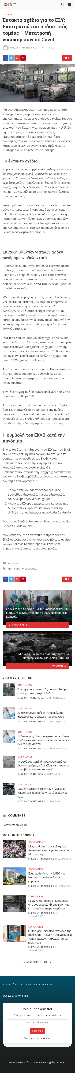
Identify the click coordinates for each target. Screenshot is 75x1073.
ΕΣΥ (11, 568)
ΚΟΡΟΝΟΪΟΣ (9, 14)
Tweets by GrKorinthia (15, 995)
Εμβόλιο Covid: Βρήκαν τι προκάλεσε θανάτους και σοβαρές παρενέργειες (40, 714)
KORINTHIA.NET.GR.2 (24, 47)
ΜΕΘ (18, 568)
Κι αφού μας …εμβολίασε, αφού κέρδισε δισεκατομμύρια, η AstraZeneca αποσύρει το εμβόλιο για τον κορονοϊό (43, 765)
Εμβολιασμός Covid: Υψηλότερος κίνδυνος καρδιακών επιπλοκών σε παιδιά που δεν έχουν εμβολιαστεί (43, 740)
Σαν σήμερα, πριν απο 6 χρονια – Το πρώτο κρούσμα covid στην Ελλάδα (44, 691)
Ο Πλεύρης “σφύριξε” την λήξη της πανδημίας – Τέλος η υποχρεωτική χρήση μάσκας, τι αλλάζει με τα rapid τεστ (50, 936)
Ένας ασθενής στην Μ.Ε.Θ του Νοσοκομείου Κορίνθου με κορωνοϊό (46, 877)
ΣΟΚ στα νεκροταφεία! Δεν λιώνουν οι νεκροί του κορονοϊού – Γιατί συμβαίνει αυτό (42, 792)
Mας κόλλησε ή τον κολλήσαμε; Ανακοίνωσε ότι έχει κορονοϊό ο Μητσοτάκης (48, 850)
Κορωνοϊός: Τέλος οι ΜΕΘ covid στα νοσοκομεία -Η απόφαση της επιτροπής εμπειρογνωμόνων (48, 904)
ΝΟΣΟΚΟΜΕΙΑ (30, 568)
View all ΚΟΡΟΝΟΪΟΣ (36, 962)
